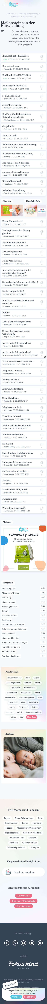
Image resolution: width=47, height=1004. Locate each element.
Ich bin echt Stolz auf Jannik (16, 425)
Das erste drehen (10, 66)
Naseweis (8, 69)
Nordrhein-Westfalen (32, 833)
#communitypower (26, 697)
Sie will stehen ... (10, 398)
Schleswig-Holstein (16, 847)
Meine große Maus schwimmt (17, 462)
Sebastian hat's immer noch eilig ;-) (20, 282)
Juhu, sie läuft (9, 135)
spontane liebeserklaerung (15, 172)
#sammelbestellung (33, 712)
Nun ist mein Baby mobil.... (16, 489)
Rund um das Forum (11, 656)
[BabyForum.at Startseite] (13, 5)
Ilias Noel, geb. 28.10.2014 (15, 55)
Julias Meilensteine (12, 260)
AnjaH (6, 337)
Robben (6, 312)
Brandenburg (11, 823)
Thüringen (34, 847)
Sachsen (14, 843)
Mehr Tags (31, 717)
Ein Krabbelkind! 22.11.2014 (16, 75)
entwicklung (12, 693)
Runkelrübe (8, 511)
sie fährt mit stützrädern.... (15, 471)
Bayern (7, 818)
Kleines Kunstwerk (12, 181)
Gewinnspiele (24, 896)
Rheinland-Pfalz (17, 838)
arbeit (19, 712)
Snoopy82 (8, 465)
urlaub (37, 683)
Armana (7, 392)
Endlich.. (6, 480)
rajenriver (7, 428)
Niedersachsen (12, 833)
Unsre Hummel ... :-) (12, 221)
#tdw (28, 678)
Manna (12, 79)
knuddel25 (8, 138)
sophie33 (7, 129)
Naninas (7, 157)
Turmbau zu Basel (11, 416)
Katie (12, 89)
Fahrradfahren (9, 498)
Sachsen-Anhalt (29, 843)
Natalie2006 (9, 264)
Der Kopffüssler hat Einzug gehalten (16, 231)
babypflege (33, 702)
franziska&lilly (9, 193)
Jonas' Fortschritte (11, 105)
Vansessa (8, 410)
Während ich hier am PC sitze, (17, 153)
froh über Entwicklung (13, 190)
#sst (21, 717)
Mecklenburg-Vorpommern (29, 828)
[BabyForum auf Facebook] (6, 943)
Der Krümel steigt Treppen (15, 162)
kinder (37, 693)
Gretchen (7, 245)
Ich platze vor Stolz (12, 407)
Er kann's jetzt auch (12, 251)
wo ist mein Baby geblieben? (16, 343)
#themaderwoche (15, 678)
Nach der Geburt (10, 615)
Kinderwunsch (9, 602)
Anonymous (9, 166)
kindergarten (10, 697)
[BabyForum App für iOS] (31, 943)
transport (9, 712)
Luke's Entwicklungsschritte (16, 321)
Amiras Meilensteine (12, 388)
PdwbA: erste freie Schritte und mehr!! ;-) (18, 302)
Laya (6, 383)
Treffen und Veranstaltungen (15, 642)
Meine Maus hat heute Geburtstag (19, 144)
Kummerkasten (9, 651)
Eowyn (6, 224)
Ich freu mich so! (10, 379)
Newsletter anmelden (24, 872)
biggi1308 (8, 276)
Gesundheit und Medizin (13, 624)
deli (5, 147)
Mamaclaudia (9, 364)
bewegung (13, 702)
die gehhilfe (8, 126)
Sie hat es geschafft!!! (13, 291)
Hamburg (37, 823)
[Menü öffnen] (4, 4)
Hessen (9, 828)
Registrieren (29, 997)
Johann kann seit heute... (14, 242)
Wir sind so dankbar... (13, 434)
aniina (6, 294)
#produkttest (26, 693)
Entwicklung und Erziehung (14, 629)
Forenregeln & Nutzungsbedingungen (23, 988)
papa (23, 702)
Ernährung (7, 620)
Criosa (12, 59)
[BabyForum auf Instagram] (23, 943)
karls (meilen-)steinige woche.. (17, 453)
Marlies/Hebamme (11, 120)
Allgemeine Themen (11, 593)
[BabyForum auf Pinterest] (15, 943)
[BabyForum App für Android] (40, 943)
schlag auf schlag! (11, 95)
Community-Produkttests (23, 901)
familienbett (23, 707)
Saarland (32, 838)
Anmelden (16, 997)
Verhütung (7, 597)
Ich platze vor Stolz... (12, 370)
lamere (6, 456)
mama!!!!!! (7, 443)
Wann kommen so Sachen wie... (18, 361)
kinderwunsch (30, 688)
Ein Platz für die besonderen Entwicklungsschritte (16, 115)
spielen (36, 678)
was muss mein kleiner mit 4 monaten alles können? (16, 271)
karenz (12, 707)
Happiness (8, 184)
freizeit (34, 707)
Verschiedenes (9, 633)
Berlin (40, 818)
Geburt (5, 611)
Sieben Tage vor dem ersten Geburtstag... (16, 332)
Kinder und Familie (10, 638)
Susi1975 (17, 355)
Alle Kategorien (9, 588)
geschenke (16, 688)
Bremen (25, 823)
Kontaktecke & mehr (11, 647)
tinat (5, 346)
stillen (13, 717)
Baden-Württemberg (24, 818)
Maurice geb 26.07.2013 (14, 85)
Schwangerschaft (10, 606)
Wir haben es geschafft (13, 508)
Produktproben (23, 906)
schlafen (27, 683)
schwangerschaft (13, 683)
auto (40, 697)
